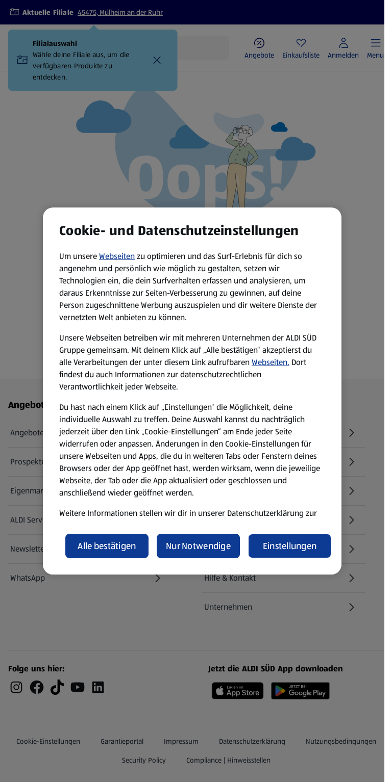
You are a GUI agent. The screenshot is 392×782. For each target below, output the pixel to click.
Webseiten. (270, 362)
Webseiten (117, 256)
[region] (192, 391)
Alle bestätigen (107, 546)
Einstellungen (290, 546)
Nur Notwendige (198, 546)
